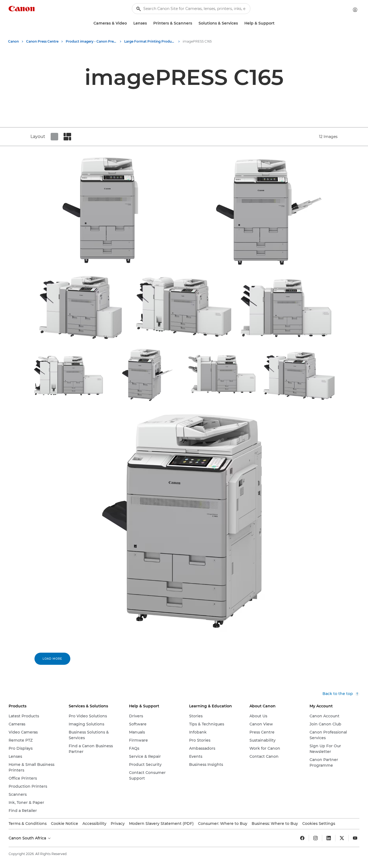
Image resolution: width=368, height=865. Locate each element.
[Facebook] (302, 838)
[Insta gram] (315, 838)
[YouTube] (355, 838)
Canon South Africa (28, 838)
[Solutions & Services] (240, 23)
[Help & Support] (277, 23)
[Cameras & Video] (129, 23)
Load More (52, 658)
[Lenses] (149, 23)
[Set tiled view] (54, 136)
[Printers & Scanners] (194, 23)
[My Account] (355, 9)
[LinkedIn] (329, 838)
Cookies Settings (318, 823)
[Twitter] (342, 838)
